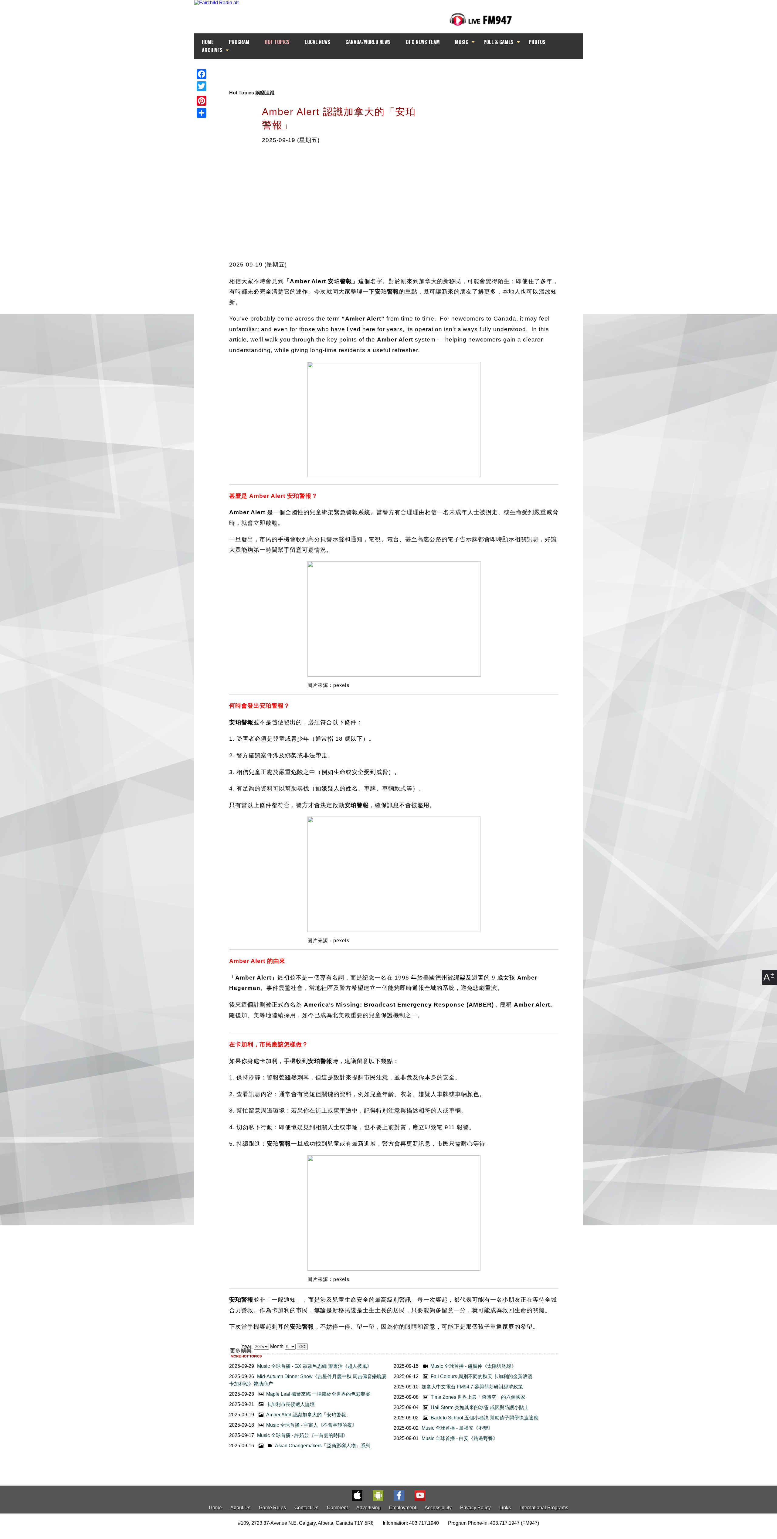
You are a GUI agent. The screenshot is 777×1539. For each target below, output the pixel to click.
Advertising (368, 1507)
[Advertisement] (393, 70)
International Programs (543, 1507)
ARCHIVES (212, 50)
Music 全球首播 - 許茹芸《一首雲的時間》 (302, 1435)
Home (215, 1507)
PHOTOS (537, 42)
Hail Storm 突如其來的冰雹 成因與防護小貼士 (479, 1407)
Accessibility (438, 1507)
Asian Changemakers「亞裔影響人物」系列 (322, 1445)
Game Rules (272, 1507)
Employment (402, 1507)
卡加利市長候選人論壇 (290, 1404)
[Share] (201, 113)
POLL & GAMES (499, 42)
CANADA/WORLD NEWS (368, 42)
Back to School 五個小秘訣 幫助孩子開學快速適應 (483, 1417)
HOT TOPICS (277, 42)
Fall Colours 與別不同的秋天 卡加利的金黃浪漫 (480, 1376)
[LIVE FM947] (481, 19)
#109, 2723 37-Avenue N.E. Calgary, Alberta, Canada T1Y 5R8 (306, 1523)
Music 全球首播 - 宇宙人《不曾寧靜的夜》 (311, 1425)
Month (276, 1346)
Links (505, 1507)
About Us (240, 1507)
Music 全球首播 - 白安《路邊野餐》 (460, 1438)
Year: (247, 1346)
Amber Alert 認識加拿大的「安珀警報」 (308, 1414)
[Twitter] (201, 86)
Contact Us (306, 1507)
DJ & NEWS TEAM (423, 42)
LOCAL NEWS (317, 42)
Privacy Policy (475, 1507)
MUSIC (461, 42)
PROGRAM (239, 42)
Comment (337, 1507)
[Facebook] (201, 74)
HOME (208, 42)
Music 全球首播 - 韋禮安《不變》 (457, 1428)
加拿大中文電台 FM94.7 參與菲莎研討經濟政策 (472, 1386)
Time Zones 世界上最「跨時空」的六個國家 (477, 1397)
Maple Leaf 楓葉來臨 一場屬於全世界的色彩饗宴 (317, 1394)
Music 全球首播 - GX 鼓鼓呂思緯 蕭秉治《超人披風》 (314, 1366)
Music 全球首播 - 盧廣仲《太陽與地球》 (472, 1366)
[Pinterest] (201, 101)
